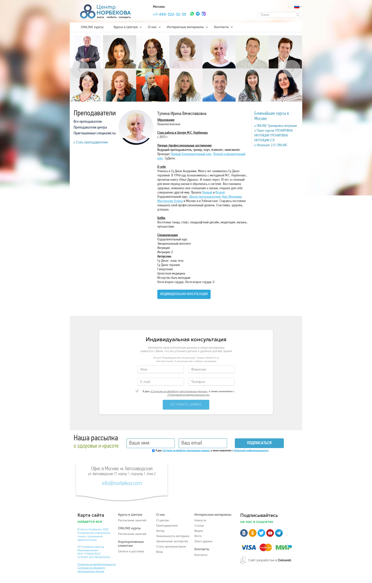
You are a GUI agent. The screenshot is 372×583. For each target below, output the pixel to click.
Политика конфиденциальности (97, 564)
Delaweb (284, 560)
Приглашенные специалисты (95, 133)
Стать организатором (171, 546)
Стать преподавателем (92, 142)
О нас (152, 27)
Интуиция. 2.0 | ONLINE (272, 145)
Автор (160, 531)
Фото (198, 536)
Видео (198, 531)
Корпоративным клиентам (131, 544)
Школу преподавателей (204, 197)
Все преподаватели (88, 122)
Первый (207, 192)
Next (291, 68)
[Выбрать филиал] (297, 6)
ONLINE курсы (92, 27)
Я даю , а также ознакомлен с (188, 393)
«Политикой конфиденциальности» (188, 394)
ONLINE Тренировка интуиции (277, 126)
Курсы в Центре (126, 27)
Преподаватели (167, 525)
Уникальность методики (172, 536)
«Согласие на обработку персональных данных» (179, 391)
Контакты (221, 27)
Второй (220, 192)
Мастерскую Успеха (170, 201)
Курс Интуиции (231, 197)
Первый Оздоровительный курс (191, 154)
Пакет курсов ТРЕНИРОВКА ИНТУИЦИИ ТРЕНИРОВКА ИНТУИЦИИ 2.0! (273, 135)
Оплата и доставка (131, 551)
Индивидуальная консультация (184, 294)
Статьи (199, 525)
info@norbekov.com (122, 483)
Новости (200, 520)
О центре (162, 520)
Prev (80, 68)
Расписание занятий (132, 520)
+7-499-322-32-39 (169, 14)
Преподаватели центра (90, 128)
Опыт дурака (203, 541)
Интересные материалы (185, 27)
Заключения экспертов (172, 541)
